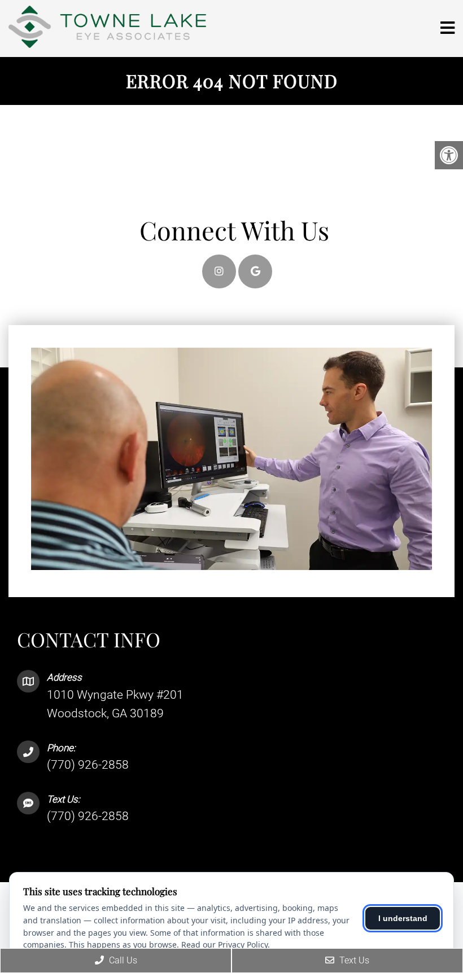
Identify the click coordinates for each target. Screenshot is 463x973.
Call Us (122, 960)
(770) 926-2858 (88, 765)
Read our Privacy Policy (224, 944)
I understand (402, 918)
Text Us (353, 960)
